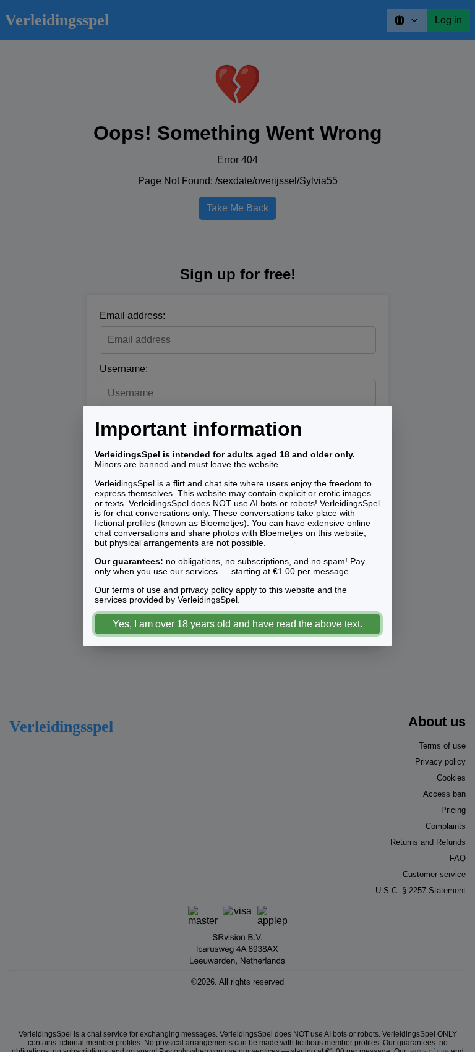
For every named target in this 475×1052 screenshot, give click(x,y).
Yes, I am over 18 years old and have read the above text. (237, 624)
